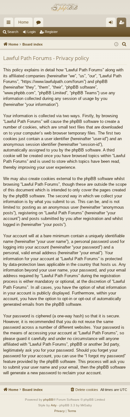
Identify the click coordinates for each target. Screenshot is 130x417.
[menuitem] (124, 44)
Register (51, 32)
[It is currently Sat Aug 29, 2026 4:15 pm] (116, 44)
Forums (39, 23)
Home (23, 22)
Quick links (9, 23)
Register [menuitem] (122, 23)
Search (12, 32)
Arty (53, 405)
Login (31, 32)
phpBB (48, 399)
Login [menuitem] (112, 23)
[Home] (65, 7)
